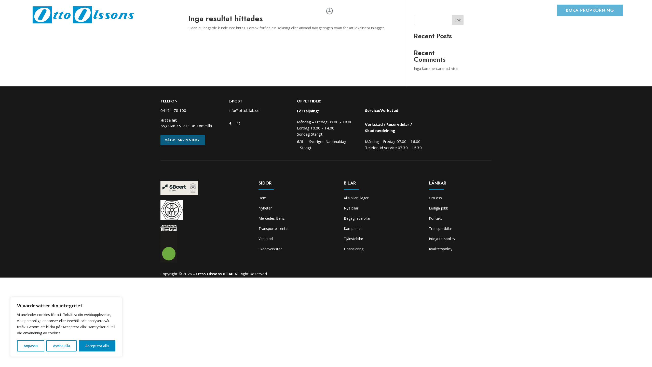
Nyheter (178, 11)
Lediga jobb (438, 208)
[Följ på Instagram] (238, 124)
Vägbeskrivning (182, 139)
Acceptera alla (97, 345)
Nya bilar (351, 208)
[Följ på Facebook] (230, 124)
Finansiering (353, 248)
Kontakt (435, 218)
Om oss (316, 11)
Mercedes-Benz (271, 218)
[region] (66, 327)
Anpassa (31, 345)
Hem (160, 11)
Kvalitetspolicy (440, 248)
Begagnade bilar (357, 218)
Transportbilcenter (225, 11)
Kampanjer (353, 228)
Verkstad (259, 11)
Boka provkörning (590, 10)
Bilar (195, 11)
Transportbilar (440, 228)
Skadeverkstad (288, 11)
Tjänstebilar (353, 238)
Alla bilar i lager (356, 197)
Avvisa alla (61, 345)
